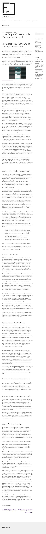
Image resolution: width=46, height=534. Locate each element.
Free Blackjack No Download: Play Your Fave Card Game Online (39, 44)
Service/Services (27, 20)
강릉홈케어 (37, 61)
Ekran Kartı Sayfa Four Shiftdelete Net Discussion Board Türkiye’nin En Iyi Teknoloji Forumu (25, 511)
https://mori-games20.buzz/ (37, 63)
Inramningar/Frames (18, 20)
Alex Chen (36, 78)
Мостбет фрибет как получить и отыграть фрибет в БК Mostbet (39, 71)
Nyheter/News (34, 20)
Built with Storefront (6, 527)
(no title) (36, 41)
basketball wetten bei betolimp (38, 69)
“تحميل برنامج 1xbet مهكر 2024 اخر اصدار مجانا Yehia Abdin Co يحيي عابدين (39, 75)
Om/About (10, 20)
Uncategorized (8, 505)
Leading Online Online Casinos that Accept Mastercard (38, 49)
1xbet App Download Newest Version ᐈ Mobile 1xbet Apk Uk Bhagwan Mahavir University (39, 65)
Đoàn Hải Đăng (37, 74)
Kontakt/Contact (5, 25)
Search (36, 32)
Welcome (4, 20)
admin (15, 32)
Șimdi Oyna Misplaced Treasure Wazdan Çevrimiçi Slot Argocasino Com (9, 510)
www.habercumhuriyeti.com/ (7, 80)
